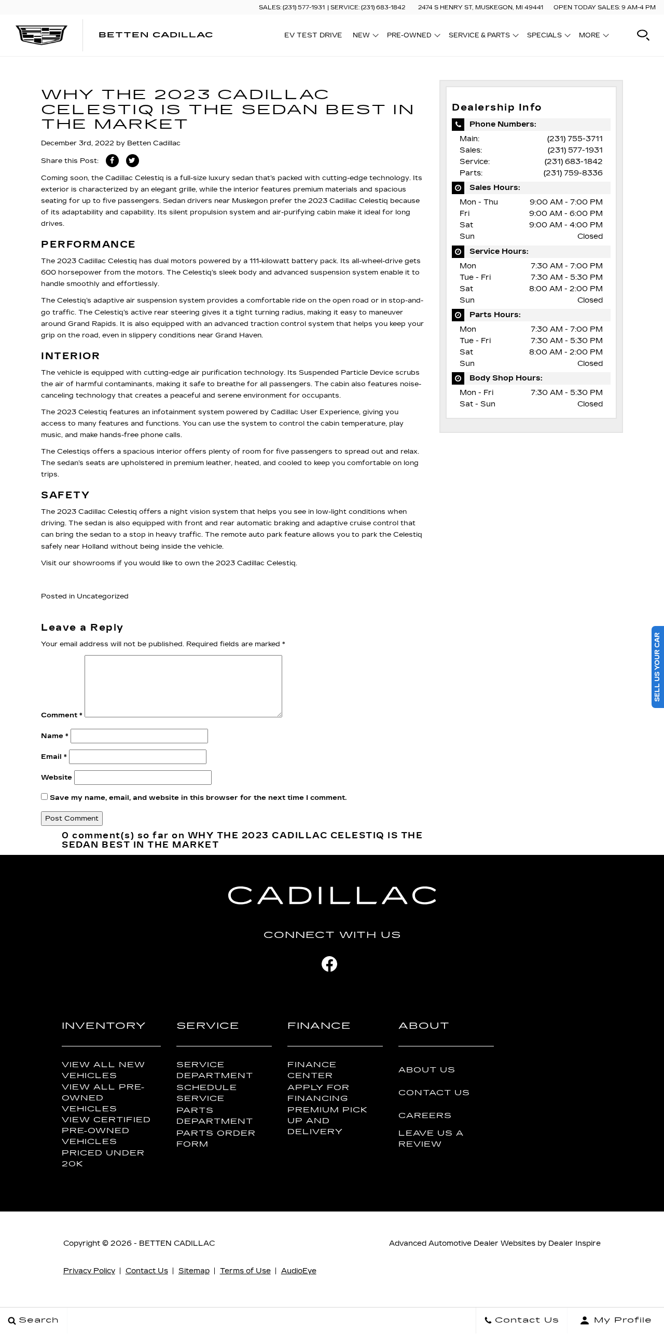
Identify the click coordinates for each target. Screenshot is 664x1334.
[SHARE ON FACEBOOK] (112, 160)
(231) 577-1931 (575, 150)
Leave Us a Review (431, 1138)
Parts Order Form (216, 1138)
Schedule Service (206, 1093)
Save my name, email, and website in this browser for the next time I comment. (198, 798)
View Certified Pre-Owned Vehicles (106, 1131)
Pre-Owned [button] (409, 37)
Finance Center (312, 1070)
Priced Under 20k (103, 1158)
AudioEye (298, 1271)
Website (56, 777)
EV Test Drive (313, 35)
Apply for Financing (318, 1093)
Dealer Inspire (574, 1243)
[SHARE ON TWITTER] (132, 160)
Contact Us (434, 1093)
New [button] (363, 37)
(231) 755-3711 (575, 138)
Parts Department (214, 1116)
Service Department (214, 1070)
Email (54, 757)
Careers (425, 1116)
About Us (426, 1070)
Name (54, 736)
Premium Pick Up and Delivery (327, 1121)
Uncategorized (103, 596)
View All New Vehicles (103, 1070)
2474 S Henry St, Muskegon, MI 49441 (480, 7)
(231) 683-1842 (574, 161)
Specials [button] (544, 37)
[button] (643, 35)
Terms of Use (245, 1271)
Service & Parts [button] (479, 37)
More (589, 37)
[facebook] (329, 964)
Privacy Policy (89, 1271)
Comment (61, 715)
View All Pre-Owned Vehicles (103, 1098)
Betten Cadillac (154, 143)
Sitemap (194, 1271)
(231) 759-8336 (573, 173)
